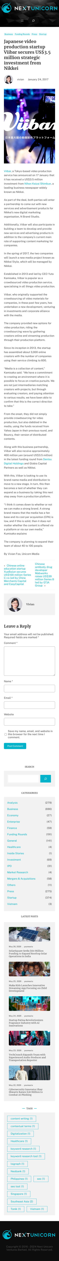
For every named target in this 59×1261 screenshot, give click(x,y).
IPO (9, 866)
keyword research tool (26, 1156)
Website (9, 714)
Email (8, 697)
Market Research (17, 872)
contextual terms (23, 1126)
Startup (42, 34)
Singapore (19, 1193)
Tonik (16, 1209)
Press (34, 34)
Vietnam (12, 904)
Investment (14, 859)
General (12, 840)
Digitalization (20, 1133)
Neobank (18, 1171)
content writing (22, 1118)
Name (8, 681)
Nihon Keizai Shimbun (37, 183)
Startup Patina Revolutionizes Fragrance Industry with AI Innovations (26, 1023)
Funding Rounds (22, 34)
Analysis (12, 802)
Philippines (19, 1178)
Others (11, 885)
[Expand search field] (33, 20)
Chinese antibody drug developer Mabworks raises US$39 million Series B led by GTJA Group (44, 574)
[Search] (45, 779)
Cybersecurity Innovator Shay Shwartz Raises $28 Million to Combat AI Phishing (26, 1092)
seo (41, 1178)
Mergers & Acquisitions (21, 878)
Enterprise (13, 821)
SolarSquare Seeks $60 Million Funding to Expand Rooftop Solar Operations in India (28, 954)
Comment (10, 643)
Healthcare (14, 847)
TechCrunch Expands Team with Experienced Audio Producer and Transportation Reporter (27, 1057)
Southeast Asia (22, 1201)
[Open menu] (22, 21)
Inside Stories (15, 853)
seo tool (17, 1186)
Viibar (7, 171)
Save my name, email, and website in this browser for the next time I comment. (30, 734)
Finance (12, 828)
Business (9, 34)
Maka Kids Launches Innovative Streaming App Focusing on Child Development (28, 988)
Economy (13, 815)
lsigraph (17, 1163)
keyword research (23, 1148)
